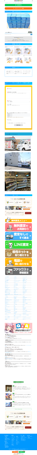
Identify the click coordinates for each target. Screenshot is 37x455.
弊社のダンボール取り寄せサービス (9, 358)
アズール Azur (15, 304)
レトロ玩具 (13, 438)
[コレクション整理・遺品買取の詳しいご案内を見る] (18, 213)
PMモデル (6, 305)
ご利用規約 (29, 437)
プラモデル (13, 440)
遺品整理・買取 (6, 447)
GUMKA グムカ (24, 287)
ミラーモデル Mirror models (8, 312)
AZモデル (24, 305)
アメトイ (17, 438)
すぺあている (24, 298)
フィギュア (13, 443)
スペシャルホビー (7, 288)
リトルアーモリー (24, 312)
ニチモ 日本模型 (6, 280)
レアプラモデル (15, 311)
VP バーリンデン (15, 287)
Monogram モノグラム (7, 287)
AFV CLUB (24, 288)
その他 (17, 444)
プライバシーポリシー (30, 438)
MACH (14, 310)
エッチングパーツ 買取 (7, 293)
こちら (6, 338)
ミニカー (12, 441)
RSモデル (24, 304)
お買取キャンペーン (7, 443)
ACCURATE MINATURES (7, 310)
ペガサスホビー (6, 297)
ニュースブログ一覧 (23, 440)
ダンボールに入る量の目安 (23, 437)
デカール (15, 293)
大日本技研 (15, 298)
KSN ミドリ (15, 286)
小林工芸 (24, 296)
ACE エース (15, 303)
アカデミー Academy (25, 310)
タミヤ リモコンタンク (7, 279)
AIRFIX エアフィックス (7, 311)
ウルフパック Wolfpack (25, 303)
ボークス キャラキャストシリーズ (26, 311)
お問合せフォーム (23, 438)
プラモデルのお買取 (14, 2)
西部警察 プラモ (24, 280)
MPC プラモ (6, 286)
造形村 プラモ (6, 281)
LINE (9, 336)
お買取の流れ (6, 436)
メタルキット (24, 293)
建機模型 (17, 436)
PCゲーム (17, 443)
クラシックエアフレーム (16, 288)
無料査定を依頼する (7, 438)
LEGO (16, 440)
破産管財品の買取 (7, 446)
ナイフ (12, 437)
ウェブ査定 (6, 437)
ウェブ (7, 336)
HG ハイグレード (15, 296)
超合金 (12, 444)
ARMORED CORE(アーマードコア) (17, 294)
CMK (14, 305)
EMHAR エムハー (7, 303)
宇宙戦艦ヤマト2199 (25, 279)
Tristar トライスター (25, 281)
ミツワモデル (6, 296)
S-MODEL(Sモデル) (25, 297)
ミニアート (15, 279)
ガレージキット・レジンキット (17, 280)
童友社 (5, 298)
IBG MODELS (15, 312)
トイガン (12, 436)
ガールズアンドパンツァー (16, 281)
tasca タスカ (24, 286)
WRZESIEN (15, 297)
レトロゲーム (17, 441)
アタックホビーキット (7, 304)
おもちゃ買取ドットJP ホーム (8, 2)
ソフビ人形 (17, 437)
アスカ (23, 294)
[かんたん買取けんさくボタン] (31, 34)
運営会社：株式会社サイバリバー (30, 436)
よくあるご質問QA (23, 436)
